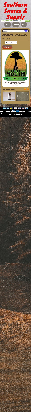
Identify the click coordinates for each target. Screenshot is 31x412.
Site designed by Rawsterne (15, 127)
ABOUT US (14, 114)
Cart (23, 24)
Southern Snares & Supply (14, 125)
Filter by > (7, 47)
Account (16, 24)
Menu (7, 24)
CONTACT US (23, 114)
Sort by (3, 42)
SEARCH (7, 114)
